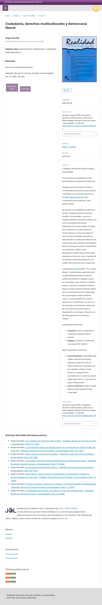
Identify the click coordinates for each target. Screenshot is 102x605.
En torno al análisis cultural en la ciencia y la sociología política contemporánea (60, 484)
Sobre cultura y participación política (42, 454)
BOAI (76, 269)
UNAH (67, 508)
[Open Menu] (5, 8)
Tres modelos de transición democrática (43, 441)
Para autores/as (11, 558)
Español (8, 538)
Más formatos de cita (72, 134)
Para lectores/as (11, 554)
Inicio (7, 15)
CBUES (75, 508)
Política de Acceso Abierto (74, 197)
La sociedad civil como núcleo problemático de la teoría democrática (56, 460)
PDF (67, 90)
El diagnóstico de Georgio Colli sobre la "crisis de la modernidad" (54, 490)
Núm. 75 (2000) (29, 15)
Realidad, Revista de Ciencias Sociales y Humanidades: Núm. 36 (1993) (51, 450)
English (8, 534)
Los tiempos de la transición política (41, 467)
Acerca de (62, 518)
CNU (61, 508)
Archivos (16, 15)
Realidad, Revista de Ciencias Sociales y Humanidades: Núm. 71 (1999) (43, 487)
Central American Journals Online (23, 1)
